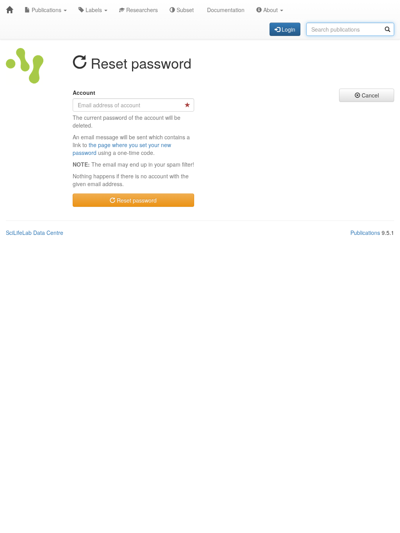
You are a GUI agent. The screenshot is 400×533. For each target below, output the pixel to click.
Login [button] (287, 29)
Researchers (141, 10)
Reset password (136, 200)
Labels (94, 10)
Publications (46, 10)
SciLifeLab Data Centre (34, 232)
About (270, 10)
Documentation (225, 10)
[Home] (9, 10)
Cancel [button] (369, 95)
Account (84, 92)
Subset (184, 10)
